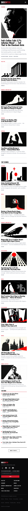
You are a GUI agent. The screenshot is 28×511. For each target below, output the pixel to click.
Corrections (15, 499)
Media (2, 488)
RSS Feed (7, 502)
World (15, 483)
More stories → (14, 450)
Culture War (17, 480)
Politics (3, 480)
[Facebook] (6, 467)
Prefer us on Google (5, 506)
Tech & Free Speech (5, 490)
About (2, 499)
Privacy (6, 499)
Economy (3, 483)
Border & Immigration (6, 485)
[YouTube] (12, 467)
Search (2, 502)
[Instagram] (9, 467)
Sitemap (18, 502)
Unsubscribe (13, 502)
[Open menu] (25, 2)
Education (16, 488)
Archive (21, 499)
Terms (10, 499)
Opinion (15, 490)
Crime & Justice (17, 485)
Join (10, 476)
